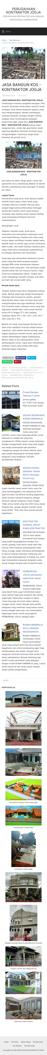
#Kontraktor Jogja (11, 373)
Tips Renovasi (14, 40)
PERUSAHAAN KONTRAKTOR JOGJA (23, 10)
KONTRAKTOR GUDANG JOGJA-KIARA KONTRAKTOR (34, 525)
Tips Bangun (17, 1046)
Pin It (18, 362)
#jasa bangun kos (18, 368)
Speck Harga (25, 1042)
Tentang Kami (38, 1042)
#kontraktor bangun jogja (24, 370)
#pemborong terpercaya (22, 375)
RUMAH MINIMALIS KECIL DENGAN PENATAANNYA (33, 628)
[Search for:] (23, 680)
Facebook (21, 358)
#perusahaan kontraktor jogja (18, 378)
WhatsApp (8, 362)
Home (4, 40)
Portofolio (14, 1042)
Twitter (32, 358)
